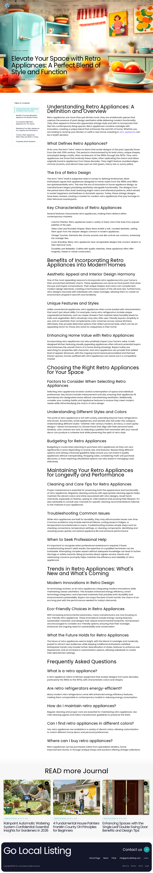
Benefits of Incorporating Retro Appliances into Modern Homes (27, 116)
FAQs (114, 858)
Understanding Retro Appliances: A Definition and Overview (27, 110)
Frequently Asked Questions (25, 141)
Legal (147, 866)
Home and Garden (20, 51)
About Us (125, 866)
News (105, 858)
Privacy (133, 866)
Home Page (94, 858)
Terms (140, 866)
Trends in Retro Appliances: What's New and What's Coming (27, 136)
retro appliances (127, 132)
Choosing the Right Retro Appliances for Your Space (25, 123)
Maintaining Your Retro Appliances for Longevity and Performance (27, 129)
